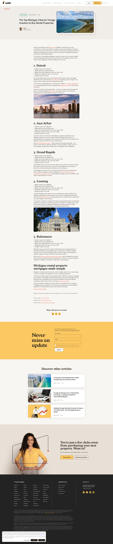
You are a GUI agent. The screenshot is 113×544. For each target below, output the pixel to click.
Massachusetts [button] (27, 501)
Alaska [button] (15, 487)
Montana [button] (35, 487)
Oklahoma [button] (35, 503)
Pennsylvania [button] (36, 505)
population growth (64, 85)
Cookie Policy (43, 534)
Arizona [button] (15, 489)
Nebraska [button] (35, 489)
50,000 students (45, 197)
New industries (55, 79)
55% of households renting (43, 143)
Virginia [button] (44, 493)
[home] (7, 3)
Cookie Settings (61, 491)
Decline (42, 540)
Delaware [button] (16, 497)
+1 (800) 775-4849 (87, 488)
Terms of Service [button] (61, 485)
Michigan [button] (25, 503)
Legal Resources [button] (62, 482)
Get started (67, 457)
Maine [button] (25, 497)
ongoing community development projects (51, 256)
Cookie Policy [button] (61, 493)
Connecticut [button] (16, 495)
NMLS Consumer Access (49, 512)
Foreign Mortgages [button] (19, 482)
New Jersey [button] (35, 493)
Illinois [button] (25, 485)
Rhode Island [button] (46, 485)
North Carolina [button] (36, 499)
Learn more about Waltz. (40, 289)
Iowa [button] (25, 489)
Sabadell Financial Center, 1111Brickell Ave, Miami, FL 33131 (89, 486)
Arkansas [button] (16, 491)
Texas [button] (44, 491)
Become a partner (81, 457)
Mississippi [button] (26, 505)
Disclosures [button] (60, 489)
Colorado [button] (16, 493)
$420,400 (52, 91)
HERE (26, 527)
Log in (89, 3)
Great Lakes (53, 47)
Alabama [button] (16, 485)
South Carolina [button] (46, 487)
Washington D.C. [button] (17, 499)
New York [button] (35, 497)
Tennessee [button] (45, 489)
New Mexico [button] (36, 495)
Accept (34, 540)
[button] (46, 3)
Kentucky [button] (26, 493)
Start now (97, 3)
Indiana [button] (25, 487)
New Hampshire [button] (36, 491)
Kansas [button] (25, 491)
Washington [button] (45, 495)
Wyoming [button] (45, 501)
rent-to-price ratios (64, 281)
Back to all (7, 8)
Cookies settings (27, 540)
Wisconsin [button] (45, 499)
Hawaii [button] (15, 505)
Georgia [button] (15, 503)
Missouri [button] (35, 485)
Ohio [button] (34, 501)
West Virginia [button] (46, 497)
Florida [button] (15, 501)
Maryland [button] (26, 499)
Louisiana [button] (26, 495)
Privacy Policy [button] (61, 487)
